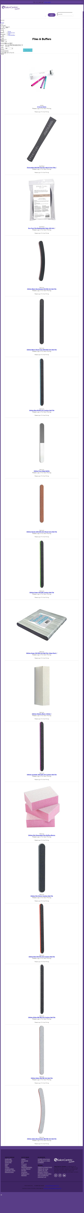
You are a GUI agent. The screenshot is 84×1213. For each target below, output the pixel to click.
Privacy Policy (43, 1172)
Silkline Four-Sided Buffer (42, 471)
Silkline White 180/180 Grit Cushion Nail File (41, 1017)
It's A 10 (24, 1164)
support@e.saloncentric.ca (52, 1185)
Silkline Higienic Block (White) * (42, 714)
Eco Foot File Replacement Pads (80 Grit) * (41, 228)
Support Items (2, 53)
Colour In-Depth (2, 35)
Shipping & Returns (44, 1174)
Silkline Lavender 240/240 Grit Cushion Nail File (42, 774)
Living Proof (26, 1169)
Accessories (2, 50)
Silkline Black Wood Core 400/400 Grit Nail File (42, 349)
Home (2, 20)
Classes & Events (2, 27)
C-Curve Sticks (41, 107)
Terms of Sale (43, 1169)
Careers (41, 1162)
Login (51, 14)
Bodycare (8, 1161)
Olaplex (24, 1172)
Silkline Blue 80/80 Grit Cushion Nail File (41, 410)
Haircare (8, 1159)
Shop (2, 22)
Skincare (2, 43)
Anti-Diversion (43, 1175)
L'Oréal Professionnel (26, 1166)
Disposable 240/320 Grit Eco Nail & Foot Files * (42, 167)
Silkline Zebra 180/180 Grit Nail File (42, 1078)
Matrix (23, 1170)
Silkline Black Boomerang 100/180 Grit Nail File (41, 289)
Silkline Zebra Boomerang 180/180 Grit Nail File (41, 1139)
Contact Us (42, 1177)
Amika (23, 1159)
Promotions (9, 1172)
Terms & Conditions (45, 1167)
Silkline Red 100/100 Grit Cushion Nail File (42, 956)
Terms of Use (42, 1170)
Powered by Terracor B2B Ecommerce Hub (52, 1188)
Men (2, 47)
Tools (2, 49)
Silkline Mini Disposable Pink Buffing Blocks (41, 835)
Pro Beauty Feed (2, 40)
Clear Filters (28, 50)
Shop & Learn (2, 31)
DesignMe (24, 1161)
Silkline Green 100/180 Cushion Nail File (41, 592)
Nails (2, 45)
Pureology (25, 1174)
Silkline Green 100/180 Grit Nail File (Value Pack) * (41, 653)
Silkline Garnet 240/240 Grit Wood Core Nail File (42, 532)
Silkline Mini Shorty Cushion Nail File (42, 896)
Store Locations (44, 1159)
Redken (24, 1175)
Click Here (47, 2)
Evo (22, 1162)
